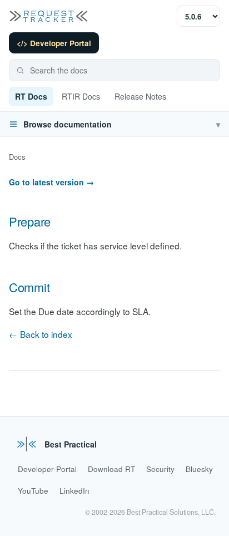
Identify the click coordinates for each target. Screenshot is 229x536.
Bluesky (199, 469)
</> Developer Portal (54, 43)
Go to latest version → (51, 182)
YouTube (33, 490)
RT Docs (31, 96)
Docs (17, 156)
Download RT (111, 469)
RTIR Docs (81, 96)
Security (160, 469)
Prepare (30, 221)
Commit (29, 287)
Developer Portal (47, 469)
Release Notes (140, 96)
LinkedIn (74, 490)
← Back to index (40, 334)
